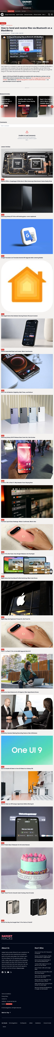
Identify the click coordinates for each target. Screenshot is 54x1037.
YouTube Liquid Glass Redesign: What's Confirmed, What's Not (18, 521)
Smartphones (27, 8)
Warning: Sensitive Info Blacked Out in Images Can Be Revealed (43, 988)
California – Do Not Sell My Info (9, 1001)
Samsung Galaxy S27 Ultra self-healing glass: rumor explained (18, 216)
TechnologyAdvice (13, 1023)
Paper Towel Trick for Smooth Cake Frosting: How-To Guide (17, 893)
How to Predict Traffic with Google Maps (43, 968)
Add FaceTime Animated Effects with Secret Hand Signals (43, 972)
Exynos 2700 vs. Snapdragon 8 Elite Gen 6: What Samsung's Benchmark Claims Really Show (26, 181)
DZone (4, 1026)
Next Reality (17, 11)
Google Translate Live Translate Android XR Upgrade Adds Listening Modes (22, 257)
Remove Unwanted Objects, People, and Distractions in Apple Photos (43, 956)
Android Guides (28, 14)
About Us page (20, 968)
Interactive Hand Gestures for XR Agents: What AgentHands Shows (20, 692)
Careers (7, 1004)
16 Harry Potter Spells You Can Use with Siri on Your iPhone (43, 964)
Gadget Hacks (11, 11)
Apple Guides (19, 14)
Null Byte (24, 11)
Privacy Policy (5, 996)
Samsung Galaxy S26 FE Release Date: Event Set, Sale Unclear (18, 437)
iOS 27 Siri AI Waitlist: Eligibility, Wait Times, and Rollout (17, 392)
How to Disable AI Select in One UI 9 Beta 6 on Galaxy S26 (17, 768)
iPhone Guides (37, 14)
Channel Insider (47, 1023)
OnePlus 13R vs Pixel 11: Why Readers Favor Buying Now (17, 482)
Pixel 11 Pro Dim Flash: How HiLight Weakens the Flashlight (18, 554)
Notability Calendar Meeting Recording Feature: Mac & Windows (19, 733)
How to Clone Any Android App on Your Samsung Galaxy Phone (43, 960)
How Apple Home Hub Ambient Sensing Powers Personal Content (19, 316)
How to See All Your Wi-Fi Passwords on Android (43, 952)
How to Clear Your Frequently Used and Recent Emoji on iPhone (43, 980)
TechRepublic (23, 1023)
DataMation (38, 1023)
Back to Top (5, 1012)
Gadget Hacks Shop (10, 14)
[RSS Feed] (11, 972)
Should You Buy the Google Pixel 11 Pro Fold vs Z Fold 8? (16, 922)
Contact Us (4, 998)
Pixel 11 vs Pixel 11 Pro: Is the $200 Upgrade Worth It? (16, 651)
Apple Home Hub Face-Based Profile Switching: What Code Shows (19, 578)
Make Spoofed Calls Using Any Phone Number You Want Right (43, 984)
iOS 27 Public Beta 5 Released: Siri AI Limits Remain (15, 845)
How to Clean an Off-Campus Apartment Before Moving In (17, 804)
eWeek (30, 1023)
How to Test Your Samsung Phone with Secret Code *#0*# (42, 976)
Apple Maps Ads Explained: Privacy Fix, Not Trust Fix (15, 619)
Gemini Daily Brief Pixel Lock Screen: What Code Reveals (16, 351)
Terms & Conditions (6, 993)
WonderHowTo (4, 11)
